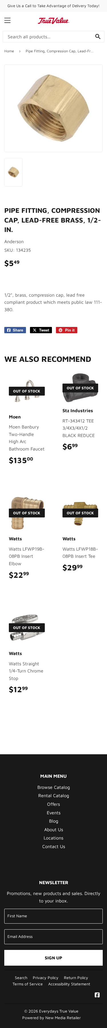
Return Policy (76, 977)
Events (53, 812)
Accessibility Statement (69, 984)
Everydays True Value (58, 1011)
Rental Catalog (53, 795)
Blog (53, 820)
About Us (53, 829)
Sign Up (53, 957)
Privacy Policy (45, 977)
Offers (53, 804)
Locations (53, 837)
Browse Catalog (53, 787)
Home (9, 51)
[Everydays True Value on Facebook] (97, 995)
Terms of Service (28, 984)
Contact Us (53, 846)
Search (21, 977)
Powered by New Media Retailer (51, 1017)
